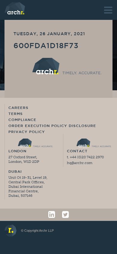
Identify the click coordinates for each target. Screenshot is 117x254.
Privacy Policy (26, 132)
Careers (18, 108)
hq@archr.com (79, 163)
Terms (15, 114)
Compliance (22, 120)
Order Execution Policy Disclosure (52, 126)
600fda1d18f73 (46, 46)
